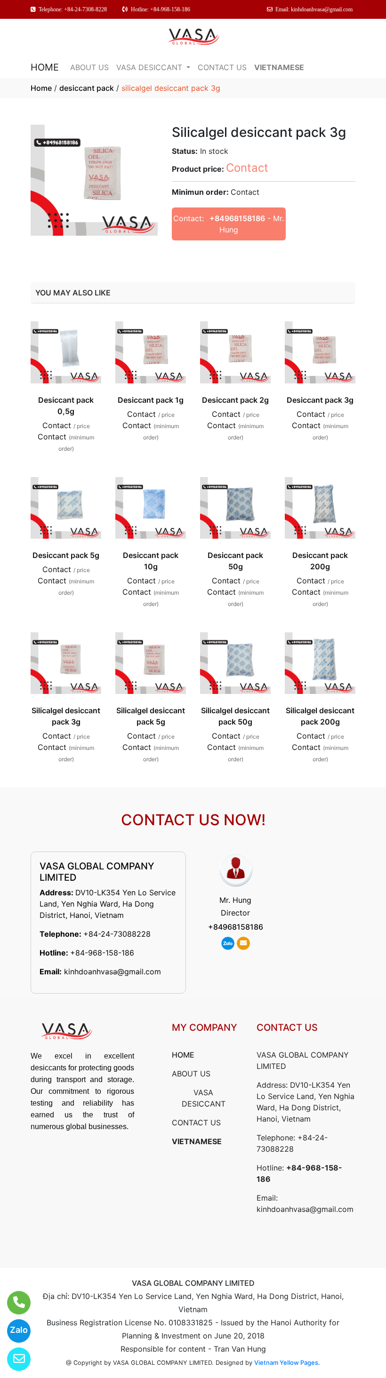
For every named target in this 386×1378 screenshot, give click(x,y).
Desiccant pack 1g (151, 400)
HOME (45, 67)
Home (41, 88)
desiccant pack (86, 88)
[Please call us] (13, 1303)
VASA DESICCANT (150, 67)
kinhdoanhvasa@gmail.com (112, 971)
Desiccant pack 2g (235, 400)
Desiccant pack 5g (65, 555)
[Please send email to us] (13, 1359)
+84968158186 (237, 218)
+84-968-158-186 (102, 952)
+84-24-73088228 (117, 934)
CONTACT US (222, 67)
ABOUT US (89, 67)
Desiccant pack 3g (320, 400)
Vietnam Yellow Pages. (287, 1362)
